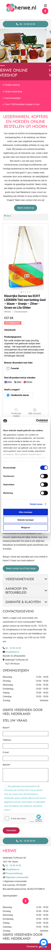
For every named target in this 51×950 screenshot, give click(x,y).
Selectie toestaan (25, 520)
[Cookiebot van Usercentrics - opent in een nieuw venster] (36, 421)
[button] (25, 24)
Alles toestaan (25, 512)
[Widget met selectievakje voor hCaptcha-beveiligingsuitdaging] (23, 818)
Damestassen (20, 311)
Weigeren (25, 527)
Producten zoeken (16, 414)
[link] (45, 579)
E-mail (6, 752)
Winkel (7, 311)
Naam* (6, 727)
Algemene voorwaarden (17, 877)
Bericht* (6, 764)
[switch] (44, 476)
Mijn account (34, 413)
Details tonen (36, 504)
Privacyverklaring (14, 873)
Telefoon (7, 740)
